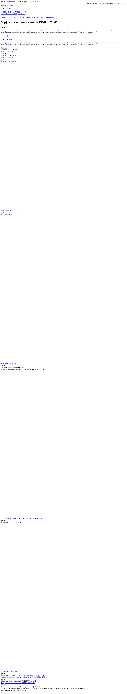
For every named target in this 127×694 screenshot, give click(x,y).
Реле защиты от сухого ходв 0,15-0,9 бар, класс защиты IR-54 (21, 518)
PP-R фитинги (49, 17)
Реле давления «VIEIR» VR (10, 671)
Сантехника (12, 17)
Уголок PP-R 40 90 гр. (8, 57)
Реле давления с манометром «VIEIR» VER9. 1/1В (18, 683)
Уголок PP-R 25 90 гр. (8, 51)
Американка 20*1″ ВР (8, 363)
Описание (8, 39)
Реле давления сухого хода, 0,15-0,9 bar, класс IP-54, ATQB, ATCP (23, 677)
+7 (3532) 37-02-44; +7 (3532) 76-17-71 (13, 13)
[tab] (65, 39)
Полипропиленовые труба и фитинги (30, 17)
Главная (3, 17)
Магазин (8, 8)
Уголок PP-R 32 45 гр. (8, 210)
